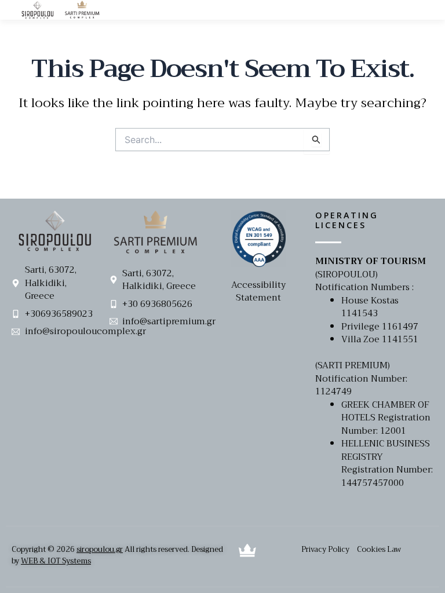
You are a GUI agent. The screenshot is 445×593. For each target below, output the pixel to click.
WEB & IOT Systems (56, 561)
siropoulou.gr (99, 549)
